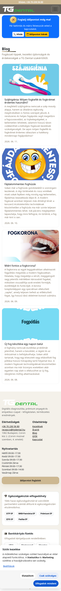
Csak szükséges (47, 575)
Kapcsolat (37, 439)
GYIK (34, 436)
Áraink (35, 429)
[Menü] (55, 9)
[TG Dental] (18, 9)
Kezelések (37, 426)
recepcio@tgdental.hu (13, 429)
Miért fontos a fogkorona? (20, 266)
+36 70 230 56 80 (10, 426)
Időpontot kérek (38, 34)
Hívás (19, 34)
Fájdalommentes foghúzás (20, 184)
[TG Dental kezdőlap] (20, 402)
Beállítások (8, 566)
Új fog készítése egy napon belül (24, 344)
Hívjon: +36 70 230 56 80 (31, 2)
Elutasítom (28, 575)
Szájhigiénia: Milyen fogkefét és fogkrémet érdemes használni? (30, 101)
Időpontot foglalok (30, 480)
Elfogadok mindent (46, 583)
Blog (34, 432)
